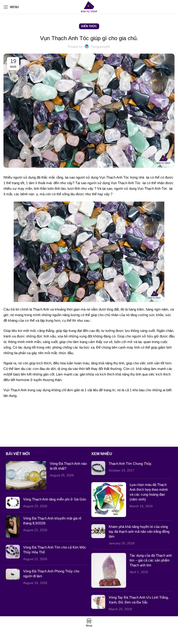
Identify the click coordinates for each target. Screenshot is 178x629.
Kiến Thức (89, 26)
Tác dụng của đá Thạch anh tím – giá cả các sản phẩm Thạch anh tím (151, 560)
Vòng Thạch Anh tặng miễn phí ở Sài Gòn (54, 499)
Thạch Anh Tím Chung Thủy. (130, 463)
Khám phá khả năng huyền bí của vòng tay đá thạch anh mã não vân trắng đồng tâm (139, 531)
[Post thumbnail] (26, 475)
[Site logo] (89, 7)
